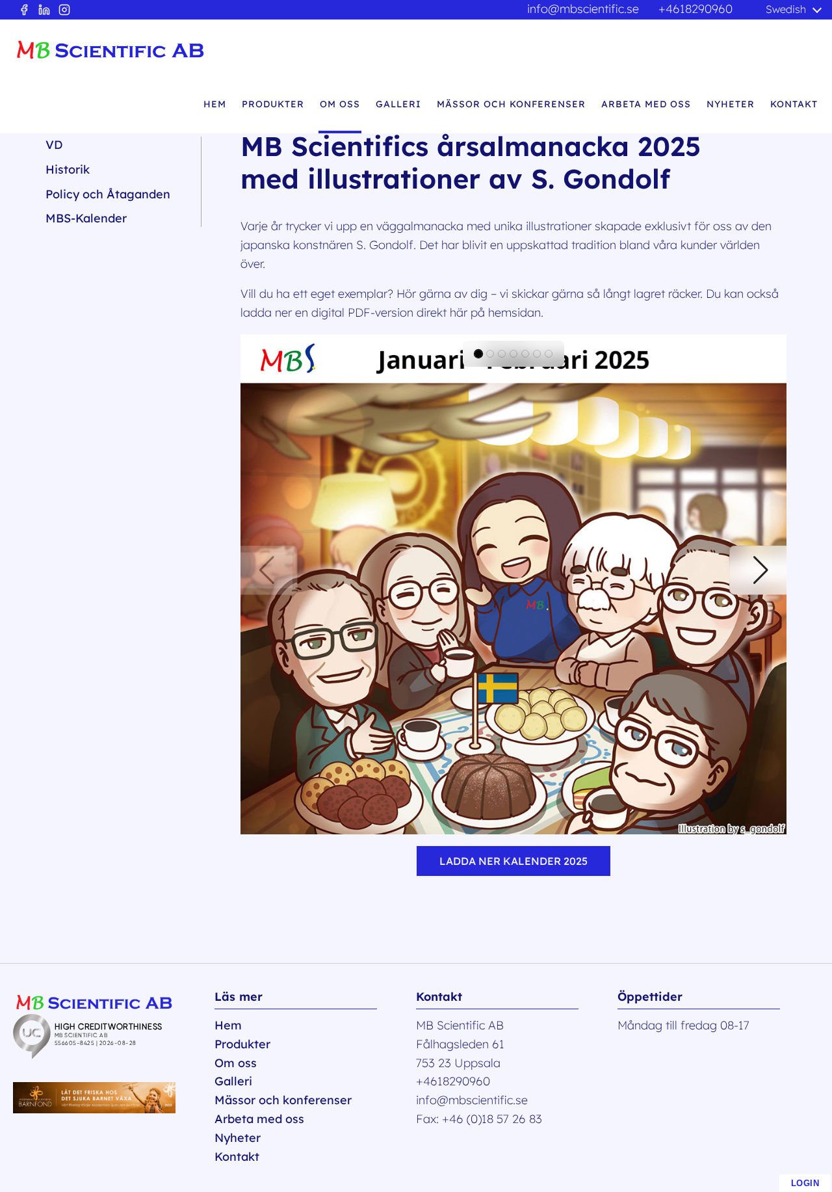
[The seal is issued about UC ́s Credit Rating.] (113, 1055)
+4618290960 (695, 8)
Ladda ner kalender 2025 (513, 861)
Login (805, 1183)
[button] (266, 570)
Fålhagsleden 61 (460, 1044)
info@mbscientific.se (583, 8)
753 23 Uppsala (458, 1062)
